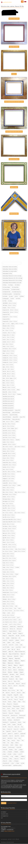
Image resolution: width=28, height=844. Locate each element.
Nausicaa (4, 681)
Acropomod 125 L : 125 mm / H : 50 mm (10, 310)
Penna (24, 701)
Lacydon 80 (11, 640)
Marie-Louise (9, 656)
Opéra (23, 692)
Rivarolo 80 (17, 713)
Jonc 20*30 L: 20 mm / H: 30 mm (9, 617)
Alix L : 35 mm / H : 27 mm (8, 330)
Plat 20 (22, 706)
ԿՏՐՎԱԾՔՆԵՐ (3, 811)
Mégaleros (23, 660)
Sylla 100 (11, 735)
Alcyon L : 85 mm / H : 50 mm (8, 328)
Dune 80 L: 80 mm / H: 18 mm (8, 524)
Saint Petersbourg (20, 717)
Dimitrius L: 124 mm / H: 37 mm (9, 510)
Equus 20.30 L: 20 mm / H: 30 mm (9, 560)
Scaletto (4, 724)
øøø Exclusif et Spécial (7, 765)
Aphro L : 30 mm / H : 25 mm (8, 353)
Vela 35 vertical (5, 745)
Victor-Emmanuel (11, 747)
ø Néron (10, 761)
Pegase (14, 701)
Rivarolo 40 (5, 713)
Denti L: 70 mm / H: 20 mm (8, 503)
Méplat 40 (16, 665)
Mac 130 (13, 649)
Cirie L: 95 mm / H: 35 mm (20, 446)
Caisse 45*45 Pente (16, 412)
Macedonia (5, 651)
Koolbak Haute (14, 638)
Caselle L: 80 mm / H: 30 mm (8, 439)
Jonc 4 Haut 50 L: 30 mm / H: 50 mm (10, 622)
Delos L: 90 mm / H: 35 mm (20, 492)
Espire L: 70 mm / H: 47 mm (8, 565)
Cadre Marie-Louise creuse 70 (8, 401)
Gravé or (14, 74)
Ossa (12, 697)
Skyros (4, 729)
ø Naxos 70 (22, 758)
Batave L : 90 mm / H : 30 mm (8, 385)
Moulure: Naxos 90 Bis (14, 18)
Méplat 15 (4, 665)
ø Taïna (12, 763)
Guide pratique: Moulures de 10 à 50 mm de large (12, 275)
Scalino (9, 724)
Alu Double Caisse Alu (16, 291)
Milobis (14, 667)
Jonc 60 (20, 622)
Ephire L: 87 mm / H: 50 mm (19, 551)
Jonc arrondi (5, 624)
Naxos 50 (4, 685)
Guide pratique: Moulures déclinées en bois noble (12, 282)
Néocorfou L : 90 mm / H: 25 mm (9, 690)
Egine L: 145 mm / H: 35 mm (8, 540)
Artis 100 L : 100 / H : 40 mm (8, 369)
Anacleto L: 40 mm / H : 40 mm (9, 341)
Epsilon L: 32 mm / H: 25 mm (8, 556)
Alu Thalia (4, 300)
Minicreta (4, 672)
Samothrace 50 (16, 719)
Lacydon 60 (5, 640)
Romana (8, 717)
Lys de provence (7, 2)
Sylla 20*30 (17, 735)
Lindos (21, 644)
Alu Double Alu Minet (15, 289)
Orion (4, 697)
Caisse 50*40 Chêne (13, 414)
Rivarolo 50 (11, 713)
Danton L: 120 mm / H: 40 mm (8, 487)
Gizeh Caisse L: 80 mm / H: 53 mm (9, 576)
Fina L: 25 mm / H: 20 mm (8, 569)
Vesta (21, 745)
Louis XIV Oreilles (6, 647)
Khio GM (17, 635)
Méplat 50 (21, 665)
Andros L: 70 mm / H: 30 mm (8, 346)
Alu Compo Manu (15, 287)
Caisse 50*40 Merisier (7, 417)
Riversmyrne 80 (22, 715)
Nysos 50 (7, 692)
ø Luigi (11, 756)
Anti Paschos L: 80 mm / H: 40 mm (9, 348)
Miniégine (16, 672)
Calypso (17, 421)
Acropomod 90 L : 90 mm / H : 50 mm (10, 321)
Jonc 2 (13, 612)
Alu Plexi (12, 298)
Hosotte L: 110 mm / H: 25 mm (8, 603)
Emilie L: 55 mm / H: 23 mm (8, 549)
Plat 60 (13, 708)
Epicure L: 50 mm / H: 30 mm (8, 553)
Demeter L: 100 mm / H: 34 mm (9, 496)
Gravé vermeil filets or (14, 159)
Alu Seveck (18, 298)
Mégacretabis (17, 658)
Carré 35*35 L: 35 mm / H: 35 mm (9, 430)
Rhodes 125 (21, 710)
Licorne (16, 644)
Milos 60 (9, 669)
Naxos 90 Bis (21, 685)
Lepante (8, 642)
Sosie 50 (19, 731)
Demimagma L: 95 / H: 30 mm (8, 501)
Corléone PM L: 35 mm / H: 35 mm (9, 464)
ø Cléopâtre (16, 751)
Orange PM (16, 694)
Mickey (9, 667)
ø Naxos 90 (5, 761)
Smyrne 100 (9, 729)
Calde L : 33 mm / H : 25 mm (8, 421)
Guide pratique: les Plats (7, 273)
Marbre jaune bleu (14, 213)
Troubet (4, 742)
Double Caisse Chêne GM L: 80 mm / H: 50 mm (12, 519)
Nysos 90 (19, 692)
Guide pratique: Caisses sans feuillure (10, 269)
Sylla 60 (22, 735)
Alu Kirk (16, 296)
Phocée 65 (16, 704)
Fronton (16, 574)
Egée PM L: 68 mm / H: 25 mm (8, 537)
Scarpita (14, 724)
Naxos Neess (5, 688)
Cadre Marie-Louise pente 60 (8, 405)
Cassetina (17, 439)
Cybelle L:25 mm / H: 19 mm (8, 480)
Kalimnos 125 (12, 628)
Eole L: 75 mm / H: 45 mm (20, 549)
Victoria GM (18, 747)
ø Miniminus (5, 758)
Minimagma (12, 674)
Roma (4, 717)
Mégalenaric (16, 660)
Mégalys (4, 663)
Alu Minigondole (6, 298)
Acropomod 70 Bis (6, 314)
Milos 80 (15, 669)
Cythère (19, 485)
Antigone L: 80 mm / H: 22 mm (8, 351)
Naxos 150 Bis (11, 683)
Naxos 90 (15, 685)
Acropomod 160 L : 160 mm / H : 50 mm (10, 312)
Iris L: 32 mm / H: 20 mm (19, 610)
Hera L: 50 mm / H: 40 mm (8, 590)
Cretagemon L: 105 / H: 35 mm (8, 478)
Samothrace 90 (13, 722)
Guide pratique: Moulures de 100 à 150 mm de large (12, 278)
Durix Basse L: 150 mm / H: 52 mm (9, 526)
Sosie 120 (14, 731)
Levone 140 (11, 644)
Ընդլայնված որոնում (11, 803)
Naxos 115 (10, 681)
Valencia (16, 742)
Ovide (16, 697)
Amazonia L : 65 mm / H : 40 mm (9, 332)
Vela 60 (11, 745)
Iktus (15, 608)
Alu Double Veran (17, 294)
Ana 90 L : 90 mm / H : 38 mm (8, 339)
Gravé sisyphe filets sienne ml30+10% (14, 131)
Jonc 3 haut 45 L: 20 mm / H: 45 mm (10, 619)
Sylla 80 (4, 738)
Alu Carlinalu (17, 284)
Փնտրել (3, 803)
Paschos (9, 701)
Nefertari (11, 688)
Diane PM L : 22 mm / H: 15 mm (9, 508)
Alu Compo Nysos (6, 289)
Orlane (8, 697)
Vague (12, 742)
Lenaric (4, 642)
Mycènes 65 (5, 679)
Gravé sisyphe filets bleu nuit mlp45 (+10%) (14, 101)
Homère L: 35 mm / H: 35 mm (8, 601)
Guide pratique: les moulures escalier (10, 271)
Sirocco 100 (10, 726)
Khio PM (22, 635)
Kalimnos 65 (19, 628)
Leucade (17, 642)
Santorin (19, 722)
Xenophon (11, 749)
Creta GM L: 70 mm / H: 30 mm (9, 473)
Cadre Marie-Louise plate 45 (8, 410)
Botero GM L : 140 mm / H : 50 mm (9, 392)
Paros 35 (16, 699)
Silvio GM (19, 724)
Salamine (4, 719)
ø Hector (14, 754)
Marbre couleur (14, 187)
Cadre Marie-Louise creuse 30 (8, 396)
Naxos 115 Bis (17, 681)
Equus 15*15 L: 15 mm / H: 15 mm (9, 558)
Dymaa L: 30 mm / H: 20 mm (8, 530)
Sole (3, 731)
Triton (23, 740)
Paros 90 (4, 701)
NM (3, 692)
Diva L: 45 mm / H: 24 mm (20, 512)
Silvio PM (4, 726)
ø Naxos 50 (16, 758)
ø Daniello (22, 751)
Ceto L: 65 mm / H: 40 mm (8, 446)
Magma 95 (23, 653)
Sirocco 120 (17, 726)
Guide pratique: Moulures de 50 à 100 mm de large (12, 280)
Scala (24, 722)
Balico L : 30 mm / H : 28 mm (8, 382)
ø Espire (4, 754)
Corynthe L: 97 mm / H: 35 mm (8, 467)
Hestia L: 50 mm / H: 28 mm (8, 596)
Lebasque (17, 640)
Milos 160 (4, 669)
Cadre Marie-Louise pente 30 (8, 403)
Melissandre (17, 663)
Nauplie (21, 679)
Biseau (18, 389)
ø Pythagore (16, 761)
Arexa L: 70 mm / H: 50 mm (8, 364)
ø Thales (17, 763)
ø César (4, 751)
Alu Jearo (11, 296)
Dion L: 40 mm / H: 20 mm (8, 512)
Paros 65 (21, 699)
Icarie (16, 606)
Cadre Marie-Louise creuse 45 (8, 398)
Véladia (16, 745)
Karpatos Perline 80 (13, 631)
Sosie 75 (4, 733)
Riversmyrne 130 (14, 715)
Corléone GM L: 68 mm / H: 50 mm (9, 462)
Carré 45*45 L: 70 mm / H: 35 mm (9, 435)
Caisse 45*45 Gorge (6, 412)
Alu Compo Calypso (6, 287)
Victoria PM (5, 749)
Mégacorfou (5, 658)
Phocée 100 (9, 704)
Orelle (21, 694)
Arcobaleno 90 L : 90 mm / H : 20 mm (10, 362)
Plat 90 (17, 708)
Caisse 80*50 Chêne (6, 419)
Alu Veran (10, 300)
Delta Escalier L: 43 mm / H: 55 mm (9, 494)
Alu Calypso (10, 284)
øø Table (22, 763)
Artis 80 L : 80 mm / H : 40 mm (8, 371)
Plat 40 (4, 708)
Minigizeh (21, 672)
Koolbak (7, 638)
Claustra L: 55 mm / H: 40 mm (8, 451)
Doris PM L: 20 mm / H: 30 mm (8, 517)
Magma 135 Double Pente (20, 651)
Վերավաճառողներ (4, 815)
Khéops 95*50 (11, 635)
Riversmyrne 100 (6, 715)
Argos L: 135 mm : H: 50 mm (8, 366)
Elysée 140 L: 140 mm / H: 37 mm (9, 546)
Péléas (19, 701)
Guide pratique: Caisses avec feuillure (10, 266)
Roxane (13, 717)
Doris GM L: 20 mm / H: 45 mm (9, 515)
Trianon (18, 740)
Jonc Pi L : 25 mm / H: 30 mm (15, 624)
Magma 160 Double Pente (14, 653)
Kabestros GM (12, 626)
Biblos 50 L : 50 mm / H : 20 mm (9, 387)
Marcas (4, 656)
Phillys (4, 704)
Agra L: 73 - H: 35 (6, 323)
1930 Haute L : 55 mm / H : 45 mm (9, 305)
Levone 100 (5, 644)
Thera (8, 740)
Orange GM (9, 694)
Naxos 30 (23, 683)
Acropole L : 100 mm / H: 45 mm (9, 307)
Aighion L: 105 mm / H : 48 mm (17, 323)
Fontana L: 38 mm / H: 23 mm (8, 571)
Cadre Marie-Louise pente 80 (8, 407)
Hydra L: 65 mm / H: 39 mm (8, 606)
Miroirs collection (6, 676)
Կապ (2, 817)
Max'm (21, 656)
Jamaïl (8, 612)
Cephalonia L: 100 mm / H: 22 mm (9, 444)
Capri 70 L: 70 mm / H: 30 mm (8, 426)
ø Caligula (21, 749)
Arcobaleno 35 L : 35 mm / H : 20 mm (10, 355)
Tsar (8, 742)
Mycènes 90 (11, 679)
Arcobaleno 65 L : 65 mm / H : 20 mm (10, 360)
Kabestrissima (5, 626)
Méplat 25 (10, 665)
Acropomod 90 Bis (6, 319)
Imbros (19, 608)
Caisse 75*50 (22, 417)
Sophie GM (8, 731)
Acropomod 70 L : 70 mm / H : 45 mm (10, 316)
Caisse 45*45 (17, 410)
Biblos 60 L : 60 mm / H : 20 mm (9, 389)
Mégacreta (11, 658)
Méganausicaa (10, 663)
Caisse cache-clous (16, 419)
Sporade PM (5, 735)
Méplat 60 (4, 667)
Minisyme (22, 674)
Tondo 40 (13, 740)
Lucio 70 (4, 649)
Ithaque (4, 612)
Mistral (12, 676)
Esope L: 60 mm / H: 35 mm (8, 562)
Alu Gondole (5, 296)
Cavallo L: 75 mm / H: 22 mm (8, 442)
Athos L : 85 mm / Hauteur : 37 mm (9, 378)
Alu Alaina (4, 284)
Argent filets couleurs (14, 46)
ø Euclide (9, 754)
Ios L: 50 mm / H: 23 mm (7, 610)
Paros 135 (10, 699)
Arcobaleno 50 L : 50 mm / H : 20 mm (10, 357)
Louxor (24, 647)
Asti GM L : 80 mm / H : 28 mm (9, 373)
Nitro (21, 690)
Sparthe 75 (16, 733)
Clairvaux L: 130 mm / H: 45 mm (9, 448)
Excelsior (17, 567)
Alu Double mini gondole (7, 294)
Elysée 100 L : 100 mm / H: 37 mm (9, 544)
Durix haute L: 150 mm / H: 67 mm (9, 528)
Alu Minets (22, 296)
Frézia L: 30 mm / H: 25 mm (8, 574)
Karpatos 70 (5, 631)
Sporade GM (22, 733)
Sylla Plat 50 (10, 738)
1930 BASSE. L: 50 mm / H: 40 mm (9, 303)
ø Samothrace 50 (6, 763)
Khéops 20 (20, 633)
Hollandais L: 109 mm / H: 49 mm (9, 599)
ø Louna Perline (5, 756)
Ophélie (4, 694)
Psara (9, 710)
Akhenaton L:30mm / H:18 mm (8, 325)
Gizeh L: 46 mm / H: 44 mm (8, 578)
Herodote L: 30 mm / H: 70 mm (8, 594)
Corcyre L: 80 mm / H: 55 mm (8, 458)
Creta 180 (19, 471)
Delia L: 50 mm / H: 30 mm (8, 492)
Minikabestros (5, 674)
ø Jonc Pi (20, 754)
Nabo (17, 679)
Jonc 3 (18, 617)
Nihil (18, 690)
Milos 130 (19, 667)
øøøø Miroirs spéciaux (17, 765)
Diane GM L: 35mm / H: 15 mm (8, 505)
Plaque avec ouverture (7, 706)
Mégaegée (5, 660)
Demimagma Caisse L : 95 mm (8, 499)
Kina (3, 638)
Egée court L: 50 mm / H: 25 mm (9, 533)
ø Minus (10, 758)
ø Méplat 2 (23, 756)
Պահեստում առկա (4, 813)
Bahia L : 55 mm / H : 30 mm (8, 380)
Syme (15, 738)
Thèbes (4, 740)
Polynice (22, 708)
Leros (13, 642)
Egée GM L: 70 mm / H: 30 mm (9, 535)
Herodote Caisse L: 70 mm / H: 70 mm (10, 592)
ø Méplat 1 (17, 756)
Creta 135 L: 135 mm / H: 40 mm (9, 471)
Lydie (9, 649)
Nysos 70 (13, 692)
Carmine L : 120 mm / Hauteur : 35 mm (10, 428)
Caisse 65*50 (15, 417)
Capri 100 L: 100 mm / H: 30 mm (9, 423)
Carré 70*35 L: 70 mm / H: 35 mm (9, 437)
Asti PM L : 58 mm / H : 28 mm (9, 376)
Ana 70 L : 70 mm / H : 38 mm (8, 337)
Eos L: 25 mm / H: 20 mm (7, 551)
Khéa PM (14, 633)
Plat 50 (8, 708)
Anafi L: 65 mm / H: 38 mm (8, 344)
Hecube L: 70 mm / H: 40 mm (8, 583)
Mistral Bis (17, 676)
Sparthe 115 (10, 733)
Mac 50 (18, 649)
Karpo (19, 631)
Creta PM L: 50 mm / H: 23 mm (9, 476)
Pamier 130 (21, 697)
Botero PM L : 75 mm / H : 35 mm (9, 394)
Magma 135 (11, 651)
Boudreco (19, 394)
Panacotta (4, 699)
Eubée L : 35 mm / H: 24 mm (8, 567)
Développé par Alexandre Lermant (7, 842)
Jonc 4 (19, 619)
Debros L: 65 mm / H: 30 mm (8, 489)
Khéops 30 (5, 635)
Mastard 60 (16, 656)
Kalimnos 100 (5, 628)
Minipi (17, 674)
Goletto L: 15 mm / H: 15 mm (8, 581)
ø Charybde (9, 751)
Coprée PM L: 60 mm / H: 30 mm (9, 455)
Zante (16, 749)
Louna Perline (18, 647)
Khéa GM (9, 633)
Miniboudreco (21, 669)
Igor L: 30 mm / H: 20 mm (7, 608)
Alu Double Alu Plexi (6, 291)
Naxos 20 (18, 683)
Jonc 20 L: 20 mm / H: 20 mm (8, 615)
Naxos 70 (10, 685)
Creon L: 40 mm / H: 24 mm (8, 469)
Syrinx (20, 738)
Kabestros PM (20, 626)
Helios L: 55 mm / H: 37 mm (8, 585)
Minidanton (10, 672)
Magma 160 (5, 653)
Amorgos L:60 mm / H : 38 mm (8, 335)
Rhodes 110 (14, 710)
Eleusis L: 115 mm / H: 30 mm (8, 542)
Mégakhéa (10, 660)
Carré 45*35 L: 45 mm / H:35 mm (9, 433)
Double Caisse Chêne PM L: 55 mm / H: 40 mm (12, 521)
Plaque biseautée (16, 706)
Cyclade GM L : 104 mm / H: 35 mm (9, 483)
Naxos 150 (5, 683)
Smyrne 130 (16, 729)
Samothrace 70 (5, 722)
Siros (22, 726)
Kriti (19, 638)
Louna (12, 647)
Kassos (4, 633)
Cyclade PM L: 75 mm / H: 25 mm (9, 485)
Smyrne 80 (22, 729)
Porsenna (4, 710)
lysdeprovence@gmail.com (9, 831)
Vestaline (4, 747)
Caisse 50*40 (5, 414)
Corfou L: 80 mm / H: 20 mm (8, 460)
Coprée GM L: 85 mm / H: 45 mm (9, 453)
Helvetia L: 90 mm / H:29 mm (8, 587)
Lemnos (22, 640)
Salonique (10, 719)
